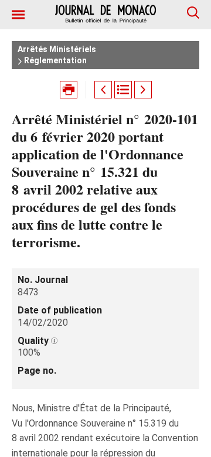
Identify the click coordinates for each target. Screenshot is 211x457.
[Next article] (143, 89)
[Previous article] (103, 89)
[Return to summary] (123, 89)
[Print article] (68, 89)
